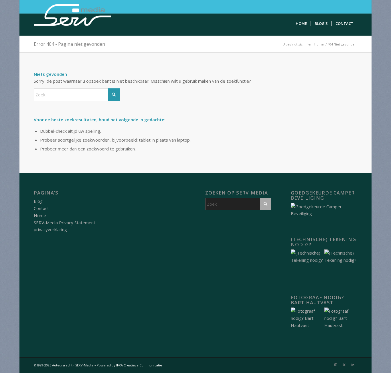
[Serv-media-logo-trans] (73, 18)
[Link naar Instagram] (335, 364)
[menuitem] (301, 23)
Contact (41, 208)
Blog (38, 201)
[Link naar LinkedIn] (353, 364)
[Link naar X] (344, 364)
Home (40, 215)
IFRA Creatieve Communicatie (139, 365)
